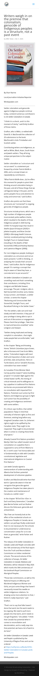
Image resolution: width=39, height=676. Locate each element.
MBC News (10, 39)
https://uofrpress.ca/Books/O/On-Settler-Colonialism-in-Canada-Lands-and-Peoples (18, 650)
